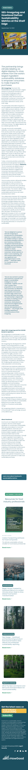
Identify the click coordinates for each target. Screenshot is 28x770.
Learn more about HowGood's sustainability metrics (12, 477)
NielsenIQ (23, 164)
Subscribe (7, 715)
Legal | (21, 746)
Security (4, 748)
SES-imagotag (6, 88)
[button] (26, 2)
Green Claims (7, 8)
